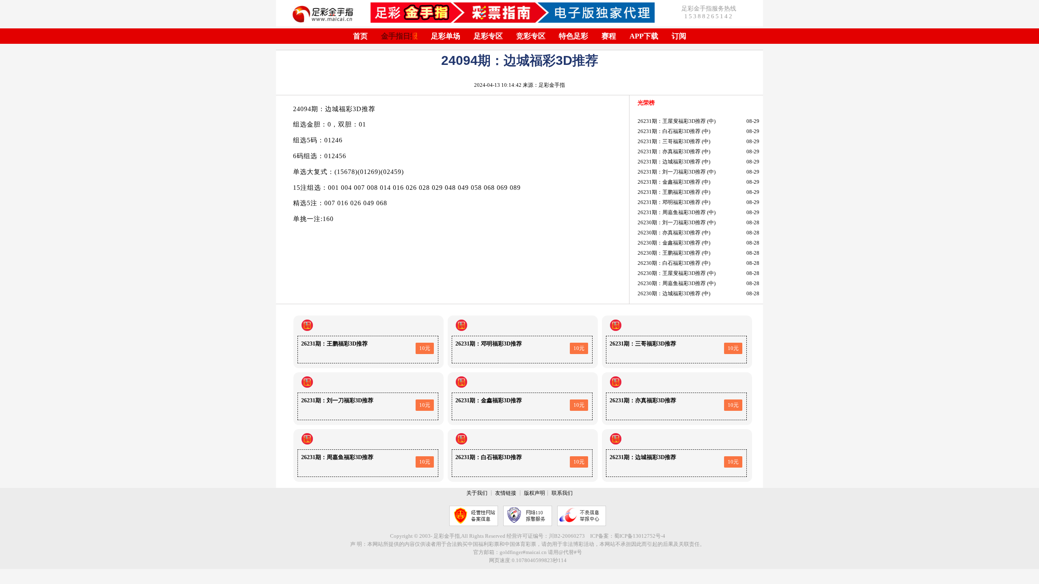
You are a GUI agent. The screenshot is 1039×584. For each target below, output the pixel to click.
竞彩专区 (530, 36)
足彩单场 (445, 36)
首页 (360, 36)
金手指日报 (399, 36)
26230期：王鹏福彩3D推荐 (669, 253)
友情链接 (505, 493)
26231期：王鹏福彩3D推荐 (669, 192)
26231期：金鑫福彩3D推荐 (669, 182)
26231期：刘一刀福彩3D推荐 (672, 172)
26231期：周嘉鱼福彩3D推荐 (672, 212)
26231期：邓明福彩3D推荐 (669, 202)
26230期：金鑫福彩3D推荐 (669, 243)
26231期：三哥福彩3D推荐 (669, 141)
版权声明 (534, 493)
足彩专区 (488, 36)
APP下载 (643, 36)
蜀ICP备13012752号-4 (639, 536)
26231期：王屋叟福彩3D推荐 (672, 121)
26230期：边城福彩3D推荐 (669, 293)
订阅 (679, 36)
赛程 (608, 36)
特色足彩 (573, 36)
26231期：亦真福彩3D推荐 (669, 151)
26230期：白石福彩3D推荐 (669, 263)
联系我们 (562, 493)
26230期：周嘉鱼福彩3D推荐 (672, 283)
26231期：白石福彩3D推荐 (669, 131)
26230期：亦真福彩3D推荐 (669, 233)
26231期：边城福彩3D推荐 (669, 162)
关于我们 (476, 493)
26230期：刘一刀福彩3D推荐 (672, 222)
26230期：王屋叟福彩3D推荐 (672, 273)
